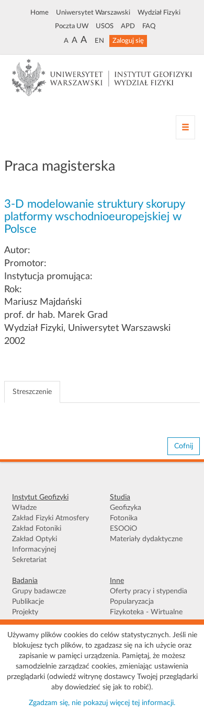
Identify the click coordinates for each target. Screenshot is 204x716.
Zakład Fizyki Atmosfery (50, 518)
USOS (105, 26)
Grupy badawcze (39, 591)
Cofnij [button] (183, 446)
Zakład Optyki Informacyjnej (34, 544)
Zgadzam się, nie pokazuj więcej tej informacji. (102, 703)
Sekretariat (29, 560)
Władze (24, 507)
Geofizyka (125, 507)
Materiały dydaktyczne (146, 539)
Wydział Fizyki (159, 12)
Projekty (25, 612)
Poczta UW (71, 26)
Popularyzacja (132, 601)
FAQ (148, 26)
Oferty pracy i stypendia (148, 591)
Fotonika (124, 518)
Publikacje (28, 601)
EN (99, 41)
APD (128, 26)
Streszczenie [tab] (32, 392)
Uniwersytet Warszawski (93, 12)
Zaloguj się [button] (128, 41)
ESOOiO (123, 528)
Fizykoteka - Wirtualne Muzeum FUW (146, 617)
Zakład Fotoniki (36, 528)
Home (39, 12)
